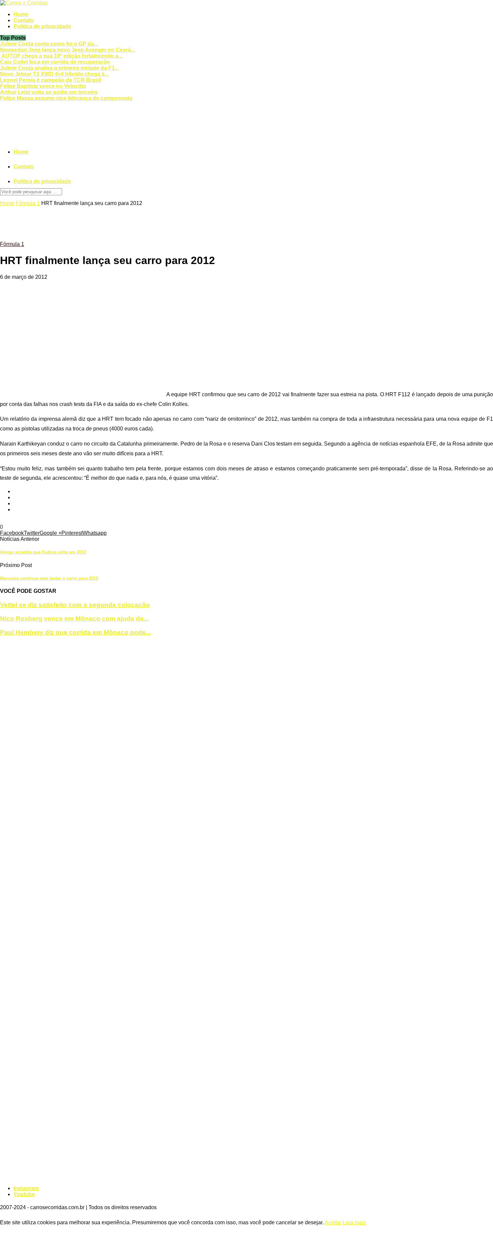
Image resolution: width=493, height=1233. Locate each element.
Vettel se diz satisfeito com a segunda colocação (75, 604)
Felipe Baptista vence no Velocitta (43, 86)
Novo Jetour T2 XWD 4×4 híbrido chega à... (54, 74)
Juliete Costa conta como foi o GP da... (49, 44)
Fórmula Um (15, 521)
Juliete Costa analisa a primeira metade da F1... (59, 68)
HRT (35, 521)
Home (21, 14)
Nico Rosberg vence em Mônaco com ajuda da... (74, 618)
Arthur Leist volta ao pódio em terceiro (49, 92)
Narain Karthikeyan (64, 521)
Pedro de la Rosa (107, 521)
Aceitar (333, 1222)
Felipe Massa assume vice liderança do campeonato (66, 98)
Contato (23, 20)
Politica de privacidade (42, 26)
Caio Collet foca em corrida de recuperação (55, 62)
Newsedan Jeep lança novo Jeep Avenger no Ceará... (67, 50)
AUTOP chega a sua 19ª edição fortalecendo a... (61, 56)
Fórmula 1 (28, 203)
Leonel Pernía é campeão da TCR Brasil (50, 80)
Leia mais (354, 1222)
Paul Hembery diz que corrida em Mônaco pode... (75, 632)
